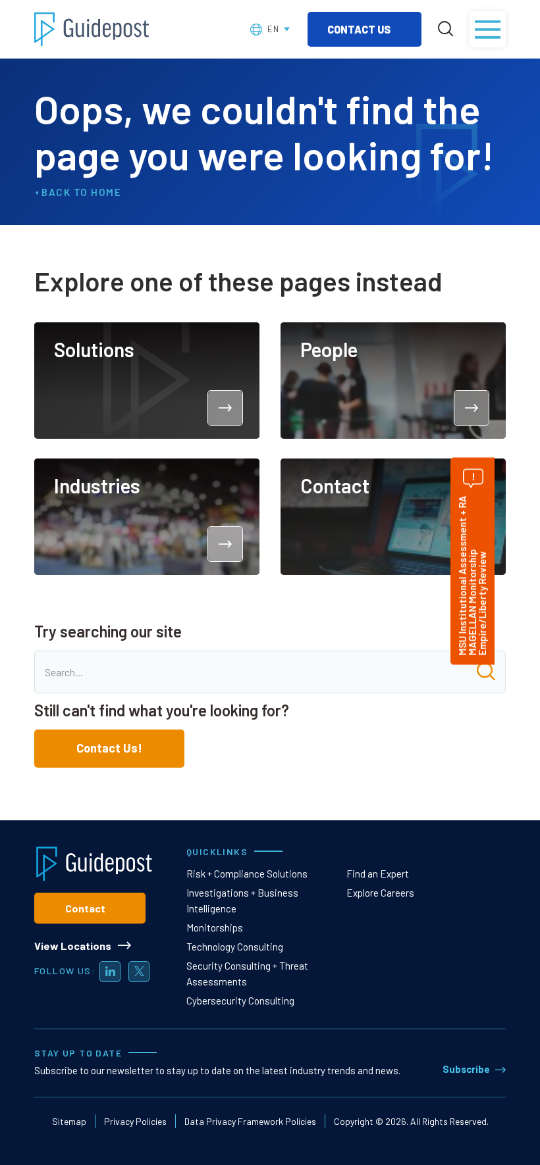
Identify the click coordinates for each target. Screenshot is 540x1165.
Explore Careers (380, 893)
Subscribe (466, 1069)
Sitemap (69, 1121)
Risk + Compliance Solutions (247, 874)
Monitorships (214, 927)
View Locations (72, 945)
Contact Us (359, 29)
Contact (85, 908)
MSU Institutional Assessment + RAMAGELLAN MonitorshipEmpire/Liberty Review (472, 575)
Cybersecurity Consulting (240, 1000)
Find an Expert (377, 874)
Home (106, 192)
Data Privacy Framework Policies (250, 1121)
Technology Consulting (234, 947)
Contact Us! (109, 748)
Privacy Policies (135, 1121)
